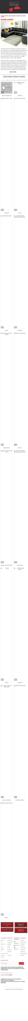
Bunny (20, 447)
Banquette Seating (20, 924)
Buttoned (20, 565)
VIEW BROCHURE (16, 8)
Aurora (20, 95)
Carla (6, 682)
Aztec (19, 213)
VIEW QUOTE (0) (11, 10)
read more (13, 72)
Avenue (7, 213)
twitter (17, 945)
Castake (20, 682)
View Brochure (7, 929)
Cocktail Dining (19, 800)
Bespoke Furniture (21, 930)
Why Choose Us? (7, 924)
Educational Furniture (15, 15)
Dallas (6, 917)
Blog (2, 947)
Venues (6, 15)
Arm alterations (6, 95)
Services (9, 949)
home (2, 15)
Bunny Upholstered (6, 565)
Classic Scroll (6, 800)
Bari (6, 330)
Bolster (20, 330)
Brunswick (7, 447)
